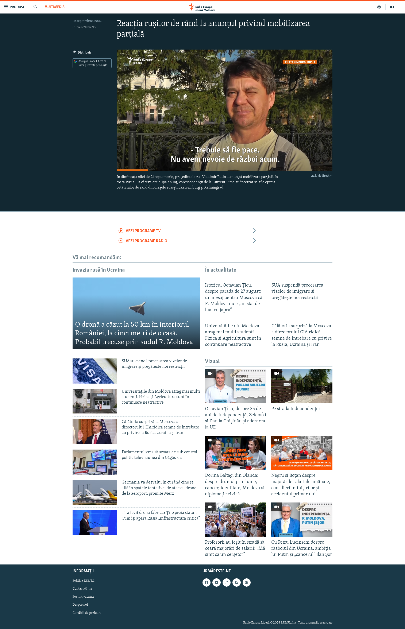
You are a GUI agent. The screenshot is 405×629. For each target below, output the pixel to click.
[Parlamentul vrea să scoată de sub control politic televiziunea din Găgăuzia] (95, 462)
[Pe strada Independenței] (301, 386)
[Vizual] (392, 7)
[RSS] (236, 583)
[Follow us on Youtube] (216, 583)
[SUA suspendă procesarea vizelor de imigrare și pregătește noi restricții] (95, 371)
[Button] (82, 54)
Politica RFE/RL (83, 581)
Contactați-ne (82, 589)
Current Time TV (84, 27)
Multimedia (55, 7)
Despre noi (80, 605)
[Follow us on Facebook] (206, 583)
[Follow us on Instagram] (227, 583)
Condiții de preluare (87, 613)
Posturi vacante (83, 597)
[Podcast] (379, 7)
